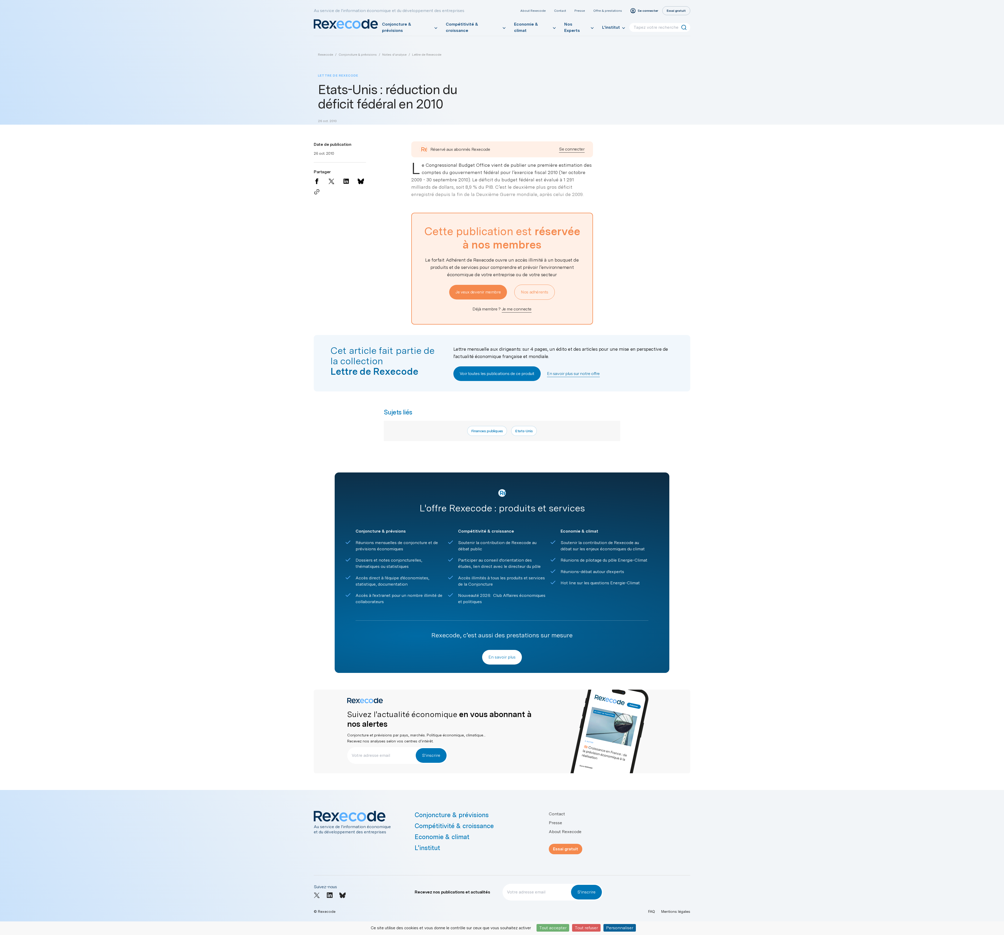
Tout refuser (586, 927)
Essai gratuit (565, 848)
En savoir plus (502, 657)
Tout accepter (553, 927)
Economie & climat (526, 27)
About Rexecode (533, 11)
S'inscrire (431, 755)
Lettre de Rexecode (426, 54)
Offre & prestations (607, 11)
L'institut (611, 27)
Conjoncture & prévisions (396, 27)
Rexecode (325, 54)
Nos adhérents (534, 292)
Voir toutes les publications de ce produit (497, 373)
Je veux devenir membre (478, 292)
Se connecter (571, 149)
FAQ (651, 911)
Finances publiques (487, 431)
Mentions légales (675, 911)
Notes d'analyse (394, 54)
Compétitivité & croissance (462, 27)
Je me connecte (517, 309)
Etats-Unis (524, 431)
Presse (579, 11)
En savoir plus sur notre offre (573, 373)
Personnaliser (619, 927)
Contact (560, 11)
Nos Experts (572, 27)
